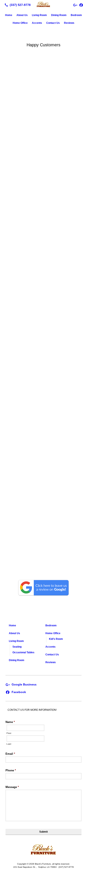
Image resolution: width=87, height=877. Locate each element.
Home (8, 15)
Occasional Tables (23, 652)
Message (12, 787)
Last (9, 744)
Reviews (69, 22)
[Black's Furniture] (43, 4)
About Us (22, 15)
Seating (17, 646)
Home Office (20, 22)
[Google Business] (21, 684)
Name (10, 722)
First (9, 733)
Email (10, 753)
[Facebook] (81, 5)
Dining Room (59, 15)
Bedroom (76, 15)
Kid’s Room (56, 638)
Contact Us (53, 22)
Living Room (39, 15)
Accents (37, 22)
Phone (10, 770)
